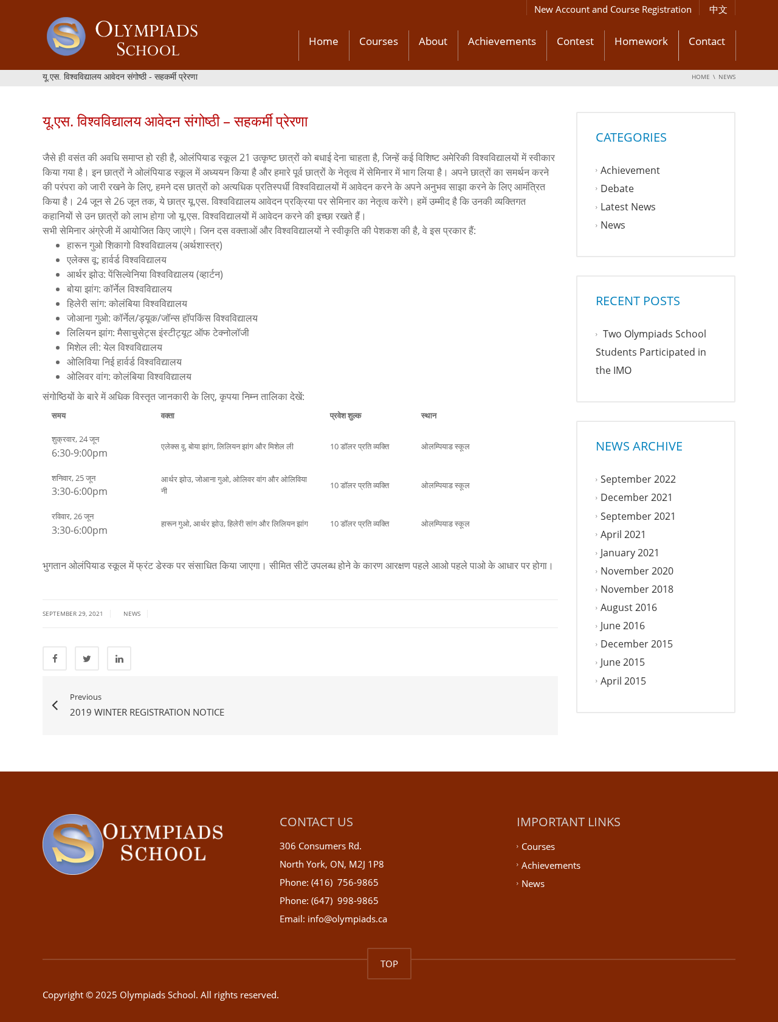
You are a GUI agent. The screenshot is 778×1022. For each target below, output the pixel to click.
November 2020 (637, 571)
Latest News (628, 206)
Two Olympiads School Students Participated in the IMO (651, 352)
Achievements (502, 41)
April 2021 (623, 534)
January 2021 (630, 552)
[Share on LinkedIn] (119, 658)
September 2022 (638, 479)
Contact (707, 41)
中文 (718, 9)
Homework (641, 41)
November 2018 (637, 589)
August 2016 (629, 607)
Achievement (630, 170)
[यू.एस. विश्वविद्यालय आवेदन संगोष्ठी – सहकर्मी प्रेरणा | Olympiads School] (155, 38)
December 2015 (637, 644)
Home (324, 41)
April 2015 (623, 681)
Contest (575, 41)
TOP (389, 964)
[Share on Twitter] (87, 658)
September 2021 (638, 516)
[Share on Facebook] (55, 658)
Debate (617, 188)
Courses (378, 41)
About (433, 41)
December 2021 (637, 498)
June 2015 (623, 662)
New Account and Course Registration (613, 9)
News (131, 613)
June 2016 (623, 626)
